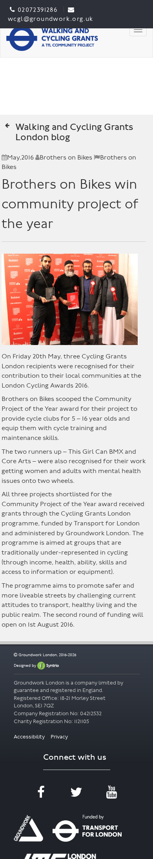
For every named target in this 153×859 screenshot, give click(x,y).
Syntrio (52, 665)
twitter (76, 797)
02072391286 (37, 9)
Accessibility (30, 736)
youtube (111, 797)
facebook (41, 797)
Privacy (59, 736)
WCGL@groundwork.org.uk (50, 18)
